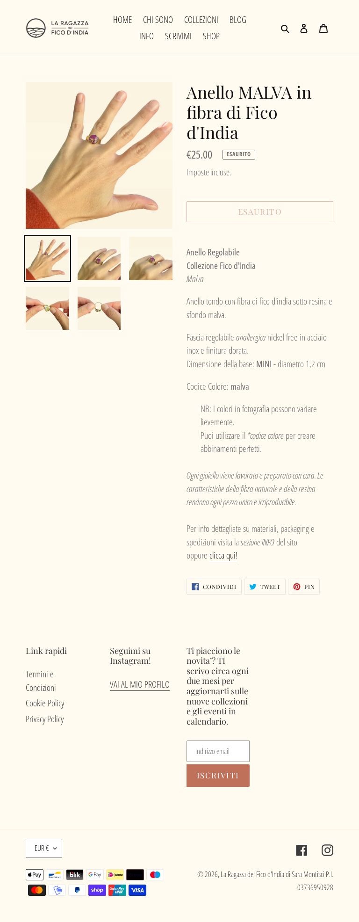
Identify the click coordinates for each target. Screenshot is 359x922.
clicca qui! (223, 555)
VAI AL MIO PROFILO (140, 684)
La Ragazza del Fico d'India (252, 874)
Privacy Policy (45, 719)
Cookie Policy (45, 703)
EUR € (42, 848)
